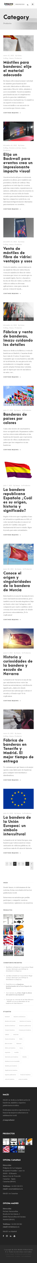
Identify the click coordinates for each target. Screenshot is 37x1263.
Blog (6, 58)
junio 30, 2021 (8, 569)
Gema (19, 55)
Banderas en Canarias (25, 1021)
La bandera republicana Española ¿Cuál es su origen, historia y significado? (17, 500)
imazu (21, 1048)
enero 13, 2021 (8, 733)
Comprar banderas (10, 1030)
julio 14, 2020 (8, 813)
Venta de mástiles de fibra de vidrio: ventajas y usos (17, 255)
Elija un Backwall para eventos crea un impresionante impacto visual (18, 163)
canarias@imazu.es (15, 1189)
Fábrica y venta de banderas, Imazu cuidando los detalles (18, 338)
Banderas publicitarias (25, 1025)
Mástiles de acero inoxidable (12, 1061)
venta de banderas (9, 1079)
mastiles (16, 1052)
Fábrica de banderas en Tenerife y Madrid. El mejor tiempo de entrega (18, 750)
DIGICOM (15, 1034)
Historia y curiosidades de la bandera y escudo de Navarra (18, 665)
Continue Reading (10, 112)
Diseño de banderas (10, 1039)
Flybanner (18, 1043)
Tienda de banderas (25, 1074)
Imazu (11, 58)
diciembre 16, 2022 (10, 145)
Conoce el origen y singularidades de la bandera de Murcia (17, 581)
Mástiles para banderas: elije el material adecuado (17, 69)
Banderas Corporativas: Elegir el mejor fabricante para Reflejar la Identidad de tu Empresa (19, 969)
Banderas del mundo (10, 1021)
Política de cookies (13, 1256)
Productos (18, 58)
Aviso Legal (10, 1254)
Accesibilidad (26, 1256)
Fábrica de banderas (10, 1048)
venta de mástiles (22, 1079)
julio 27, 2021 (8, 410)
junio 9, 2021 (8, 653)
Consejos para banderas (25, 1030)
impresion (7, 1052)
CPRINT (7, 1034)
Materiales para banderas (11, 1057)
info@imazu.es (13, 1227)
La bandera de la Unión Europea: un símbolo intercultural (17, 826)
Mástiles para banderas (11, 1066)
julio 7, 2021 (7, 485)
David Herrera (10, 984)
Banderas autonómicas (19, 1016)
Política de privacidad (23, 1254)
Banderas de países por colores (15, 419)
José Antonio (10, 993)
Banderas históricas (10, 1025)
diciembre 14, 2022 (10, 325)
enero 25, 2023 (8, 55)
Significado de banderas (11, 1070)
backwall (7, 1016)
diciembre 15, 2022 (10, 242)
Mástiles (24, 1057)
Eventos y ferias (15, 148)
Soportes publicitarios (10, 1074)
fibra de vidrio (8, 1043)
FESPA (20, 1039)
